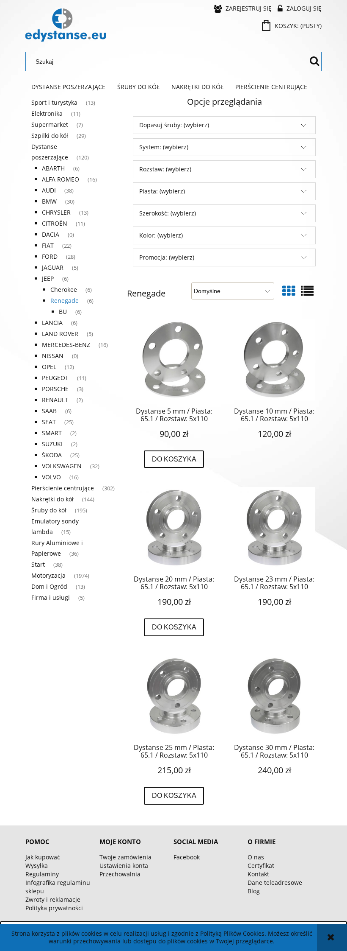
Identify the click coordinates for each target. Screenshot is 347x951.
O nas (256, 857)
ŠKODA (52, 455)
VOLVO (51, 477)
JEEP (48, 278)
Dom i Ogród (49, 586)
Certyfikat (261, 865)
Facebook (187, 857)
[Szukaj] (314, 61)
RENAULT (55, 400)
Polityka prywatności (54, 908)
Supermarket (49, 124)
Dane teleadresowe (275, 882)
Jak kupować (42, 857)
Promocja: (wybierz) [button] (166, 257)
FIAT (48, 245)
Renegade (64, 300)
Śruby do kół (48, 510)
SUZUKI (52, 444)
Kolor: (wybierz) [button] (161, 235)
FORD (50, 256)
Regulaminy (42, 874)
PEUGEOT (55, 378)
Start (38, 564)
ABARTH (53, 168)
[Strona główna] (65, 25)
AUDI (49, 190)
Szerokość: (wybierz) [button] (167, 213)
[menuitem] (68, 87)
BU (63, 312)
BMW (49, 201)
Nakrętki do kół (52, 499)
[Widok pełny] (307, 290)
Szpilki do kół (49, 135)
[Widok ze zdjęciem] (288, 290)
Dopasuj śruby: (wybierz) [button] (174, 125)
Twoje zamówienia (125, 857)
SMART (52, 433)
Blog (254, 891)
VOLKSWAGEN (62, 466)
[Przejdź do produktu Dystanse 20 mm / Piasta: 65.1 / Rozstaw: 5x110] (174, 527)
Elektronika (47, 113)
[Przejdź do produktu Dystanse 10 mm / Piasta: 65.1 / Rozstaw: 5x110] (274, 359)
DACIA (50, 234)
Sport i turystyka (54, 102)
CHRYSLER (56, 212)
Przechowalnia (119, 874)
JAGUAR (52, 267)
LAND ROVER (60, 334)
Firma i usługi (50, 597)
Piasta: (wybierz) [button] (162, 191)
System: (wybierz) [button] (163, 147)
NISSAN (52, 356)
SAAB (49, 411)
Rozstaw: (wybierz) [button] (165, 169)
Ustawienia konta (123, 865)
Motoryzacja (48, 575)
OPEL (49, 367)
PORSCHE (55, 389)
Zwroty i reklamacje (52, 899)
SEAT (49, 422)
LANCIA (52, 323)
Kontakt (258, 874)
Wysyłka (36, 865)
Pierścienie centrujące (62, 488)
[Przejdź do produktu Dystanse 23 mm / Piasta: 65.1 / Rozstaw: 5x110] (274, 527)
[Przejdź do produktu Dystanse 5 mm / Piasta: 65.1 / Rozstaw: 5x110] (174, 359)
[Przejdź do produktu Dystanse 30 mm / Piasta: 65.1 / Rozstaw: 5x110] (274, 696)
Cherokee (63, 289)
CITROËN (54, 223)
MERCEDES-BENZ (66, 345)
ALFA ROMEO (60, 179)
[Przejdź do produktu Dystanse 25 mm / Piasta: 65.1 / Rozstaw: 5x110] (174, 696)
